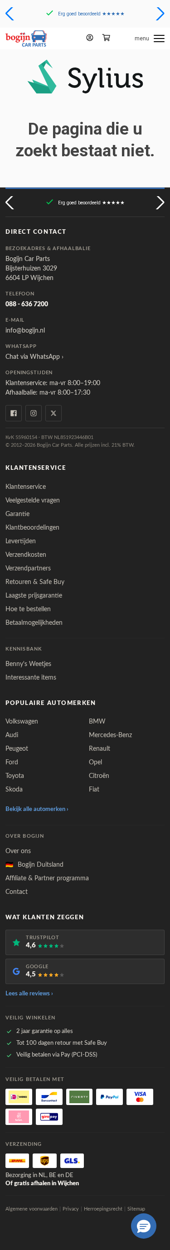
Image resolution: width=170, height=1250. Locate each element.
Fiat (94, 790)
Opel (95, 762)
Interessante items (30, 678)
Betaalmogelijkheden (34, 623)
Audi (11, 735)
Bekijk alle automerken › (36, 809)
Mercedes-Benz (110, 735)
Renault (99, 749)
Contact (16, 892)
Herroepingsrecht (103, 1209)
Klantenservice (25, 487)
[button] (11, 14)
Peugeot (16, 749)
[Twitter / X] (53, 413)
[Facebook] (13, 413)
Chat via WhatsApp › (34, 357)
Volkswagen (21, 722)
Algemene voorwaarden (31, 1209)
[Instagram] (33, 413)
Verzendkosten (25, 555)
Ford (11, 762)
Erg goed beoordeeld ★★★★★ (91, 14)
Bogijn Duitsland (34, 865)
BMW (97, 722)
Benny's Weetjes (28, 664)
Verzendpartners (28, 568)
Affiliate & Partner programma (47, 878)
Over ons (18, 851)
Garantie (17, 514)
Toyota (14, 776)
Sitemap (136, 1209)
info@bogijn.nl (25, 331)
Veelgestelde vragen (32, 500)
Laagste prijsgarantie (33, 596)
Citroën (99, 776)
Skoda (14, 790)
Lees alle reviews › (29, 994)
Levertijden (20, 541)
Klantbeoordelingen (32, 528)
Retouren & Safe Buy (34, 582)
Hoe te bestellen (28, 609)
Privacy (71, 1209)
